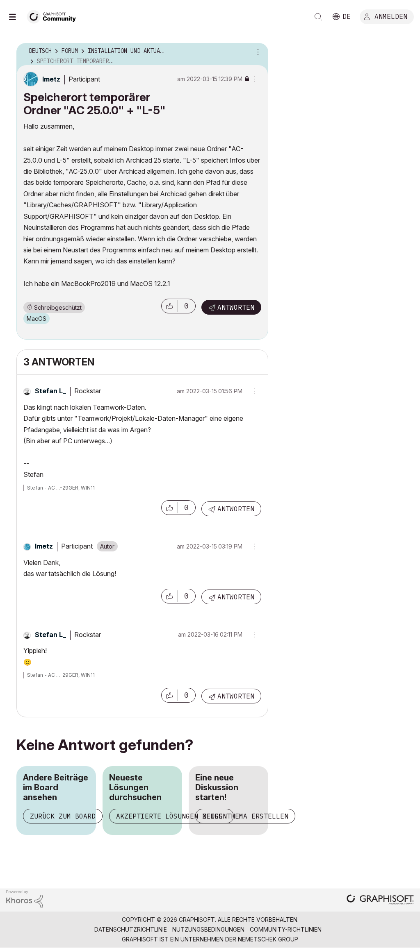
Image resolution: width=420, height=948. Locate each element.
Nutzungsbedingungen (208, 929)
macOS (36, 318)
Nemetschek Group (268, 939)
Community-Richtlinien (286, 929)
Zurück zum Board (63, 816)
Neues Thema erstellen (245, 816)
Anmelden (390, 16)
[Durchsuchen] (16, 17)
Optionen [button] (256, 51)
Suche (318, 17)
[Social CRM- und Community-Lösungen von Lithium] (24, 898)
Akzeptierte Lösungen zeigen (171, 816)
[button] (169, 306)
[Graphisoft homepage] (380, 900)
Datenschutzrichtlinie (130, 929)
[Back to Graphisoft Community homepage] (54, 15)
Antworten (235, 307)
